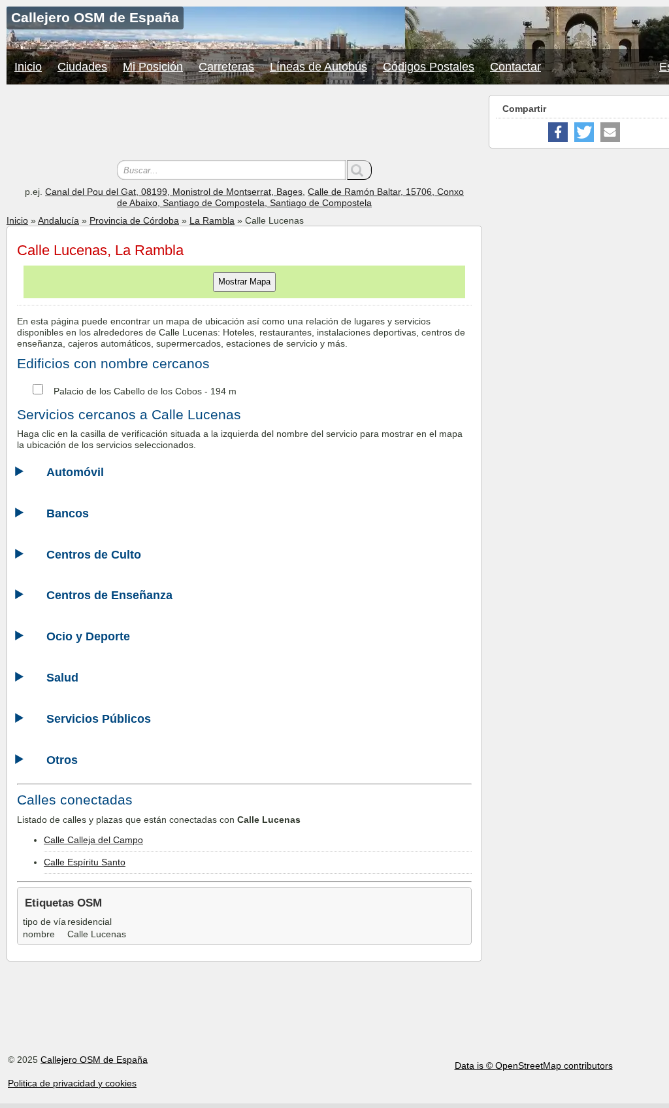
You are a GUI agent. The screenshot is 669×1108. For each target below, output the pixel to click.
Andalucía (58, 220)
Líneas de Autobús (318, 66)
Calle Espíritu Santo (84, 862)
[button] (558, 132)
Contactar (515, 66)
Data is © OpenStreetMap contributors (534, 1065)
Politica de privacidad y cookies (72, 1083)
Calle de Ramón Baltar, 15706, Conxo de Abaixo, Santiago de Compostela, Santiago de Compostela (290, 197)
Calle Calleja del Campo (93, 840)
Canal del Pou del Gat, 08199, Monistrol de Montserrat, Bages (173, 191)
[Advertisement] (244, 124)
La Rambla (212, 220)
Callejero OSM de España (94, 1059)
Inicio (28, 66)
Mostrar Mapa (244, 281)
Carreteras (226, 66)
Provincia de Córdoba (134, 220)
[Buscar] (359, 170)
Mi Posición (153, 66)
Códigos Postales (428, 66)
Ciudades (82, 66)
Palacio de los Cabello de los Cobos (128, 391)
